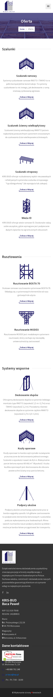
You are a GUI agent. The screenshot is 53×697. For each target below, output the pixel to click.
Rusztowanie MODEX (26, 329)
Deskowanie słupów (26, 395)
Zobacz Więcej (26, 97)
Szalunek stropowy (26, 171)
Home (22, 29)
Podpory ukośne (26, 505)
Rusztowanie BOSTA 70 (26, 283)
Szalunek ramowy (26, 75)
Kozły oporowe (26, 448)
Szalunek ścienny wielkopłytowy (26, 125)
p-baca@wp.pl (12, 674)
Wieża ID (27, 218)
